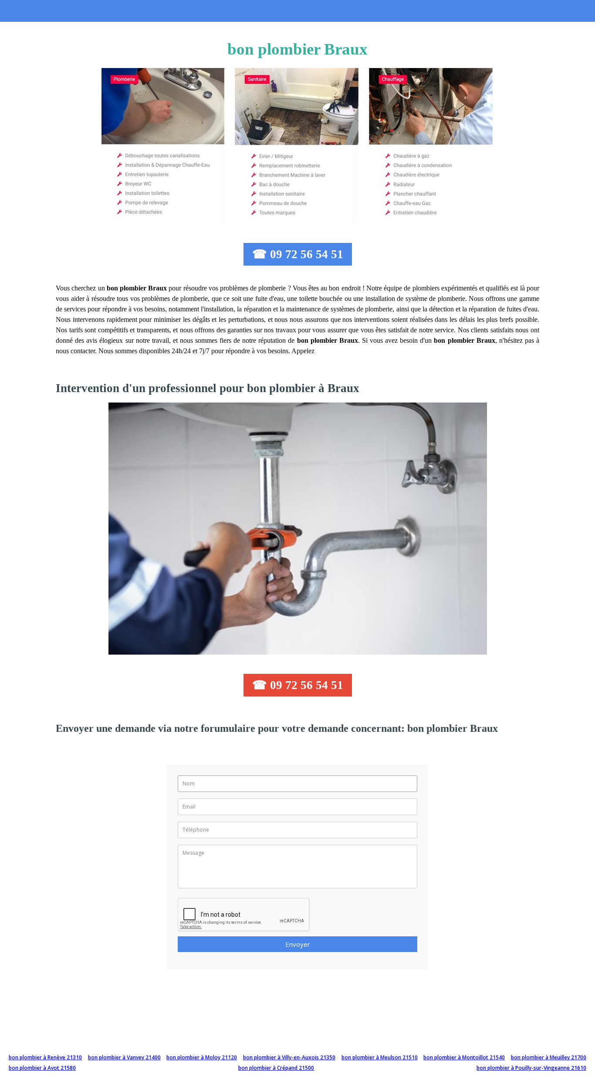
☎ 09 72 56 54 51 (297, 254)
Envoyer (297, 944)
